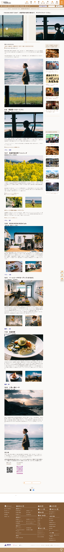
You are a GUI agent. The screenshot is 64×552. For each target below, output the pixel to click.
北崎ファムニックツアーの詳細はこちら (12, 193)
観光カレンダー (30, 510)
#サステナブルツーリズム (29, 46)
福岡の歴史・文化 (20, 521)
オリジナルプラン (42, 534)
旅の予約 (53, 506)
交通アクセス (54, 509)
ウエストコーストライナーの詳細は (11, 147)
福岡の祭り (29, 514)
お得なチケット (52, 513)
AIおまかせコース (42, 532)
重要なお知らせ (52, 522)
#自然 (23, 46)
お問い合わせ (43, 545)
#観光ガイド (10, 46)
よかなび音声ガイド (30, 523)
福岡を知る (20, 506)
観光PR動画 (19, 512)
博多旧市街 (7, 512)
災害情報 (51, 520)
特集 (41, 506)
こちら (18, 147)
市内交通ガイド (52, 511)
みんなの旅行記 (8, 508)
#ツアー (20, 46)
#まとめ (6, 46)
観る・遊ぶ (40, 518)
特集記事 (9, 8)
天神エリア (7, 510)
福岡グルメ (19, 514)
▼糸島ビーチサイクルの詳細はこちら (10, 217)
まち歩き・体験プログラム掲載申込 (54, 536)
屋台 (41, 512)
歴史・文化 (7, 516)
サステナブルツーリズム (31, 521)
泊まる (40, 525)
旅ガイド (41, 528)
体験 (39, 524)
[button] (7, 29)
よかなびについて (33, 545)
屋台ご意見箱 (47, 545)
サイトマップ (38, 545)
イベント (41, 509)
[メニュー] (62, 2)
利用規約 (51, 545)
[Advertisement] (52, 122)
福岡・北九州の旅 (20, 537)
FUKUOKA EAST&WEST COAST (21, 530)
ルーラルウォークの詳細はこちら (10, 194)
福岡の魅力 (19, 510)
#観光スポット (15, 46)
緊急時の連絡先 (52, 526)
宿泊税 (51, 528)
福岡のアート (19, 519)
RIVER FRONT (19, 532)
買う (39, 522)
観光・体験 (41, 515)
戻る (32, 482)
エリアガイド (19, 527)
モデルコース (41, 531)
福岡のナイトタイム (30, 519)
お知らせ (51, 518)
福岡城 (6, 514)
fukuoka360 (19, 463)
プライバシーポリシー (57, 545)
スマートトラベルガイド (54, 530)
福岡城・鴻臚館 (30, 529)
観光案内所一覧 (52, 524)
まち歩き (28, 512)
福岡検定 (18, 523)
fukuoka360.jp (8, 463)
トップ (5, 8)
